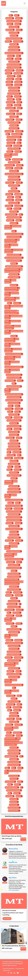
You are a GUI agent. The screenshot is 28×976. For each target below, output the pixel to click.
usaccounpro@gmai (14, 890)
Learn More (6, 918)
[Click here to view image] (4, 850)
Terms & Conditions (8, 968)
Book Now (23, 838)
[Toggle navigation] (24, 3)
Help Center (6, 970)
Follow (5, 854)
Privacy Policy (19, 968)
